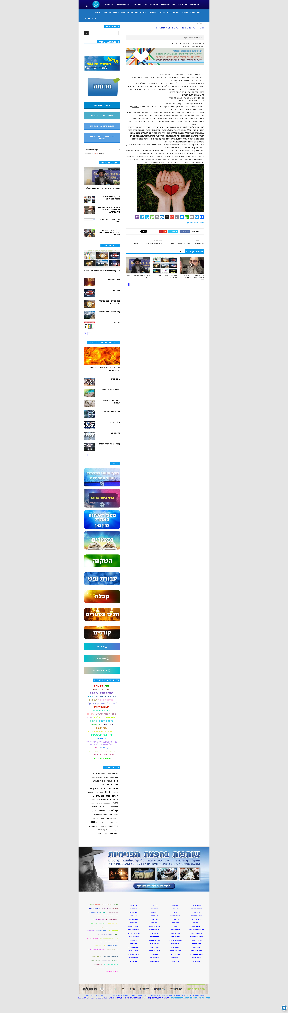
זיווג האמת (101, 919)
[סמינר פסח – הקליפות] (89, 282)
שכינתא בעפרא (98, 964)
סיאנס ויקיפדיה (106, 721)
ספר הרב (112, 996)
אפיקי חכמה (96, 773)
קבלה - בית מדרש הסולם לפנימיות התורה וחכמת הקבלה (190, 998)
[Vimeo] (85, 19)
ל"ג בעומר (91, 792)
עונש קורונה (108, 724)
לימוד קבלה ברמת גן (107, 703)
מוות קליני (91, 703)
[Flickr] (92, 19)
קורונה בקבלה (104, 953)
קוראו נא (104, 748)
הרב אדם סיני (152, 12)
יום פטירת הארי (114, 927)
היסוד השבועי (99, 781)
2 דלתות (116, 904)
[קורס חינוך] (89, 325)
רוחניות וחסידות (196, 957)
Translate (102, 153)
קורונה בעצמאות (113, 953)
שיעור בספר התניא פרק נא (102, 755)
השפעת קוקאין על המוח (101, 693)
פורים (107, 807)
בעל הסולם (162, 12)
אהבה (109, 773)
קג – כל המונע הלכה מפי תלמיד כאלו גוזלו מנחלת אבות (101, 743)
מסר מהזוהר (107, 12)
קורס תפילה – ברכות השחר (109, 312)
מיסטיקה (192, 12)
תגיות (144, 12)
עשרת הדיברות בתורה (112, 945)
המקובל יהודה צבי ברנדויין (111, 916)
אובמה (92, 904)
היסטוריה (98, 686)
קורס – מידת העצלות (112, 411)
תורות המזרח (100, 968)
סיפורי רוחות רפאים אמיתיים (111, 942)
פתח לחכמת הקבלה (112, 949)
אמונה (103, 773)
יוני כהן (108, 792)
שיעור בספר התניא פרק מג (102, 751)
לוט (90, 927)
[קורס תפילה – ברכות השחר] (89, 315)
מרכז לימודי (89, 996)
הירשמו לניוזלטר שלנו (102, 105)
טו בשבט (115, 792)
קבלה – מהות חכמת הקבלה (109, 444)
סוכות (92, 803)
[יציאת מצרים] (89, 382)
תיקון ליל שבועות (113, 830)
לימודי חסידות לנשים (105, 796)
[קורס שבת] (89, 293)
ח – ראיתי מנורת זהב (106, 696)
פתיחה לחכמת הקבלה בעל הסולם (97, 949)
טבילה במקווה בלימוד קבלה (98, 923)
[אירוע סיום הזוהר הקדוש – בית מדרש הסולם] (138, 265)
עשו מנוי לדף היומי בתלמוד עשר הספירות (102, 137)
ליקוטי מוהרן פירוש (101, 930)
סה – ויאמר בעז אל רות (104, 717)
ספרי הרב (130, 12)
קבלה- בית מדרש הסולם (182, 996)
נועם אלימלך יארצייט (106, 714)
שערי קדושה (114, 822)
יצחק (97, 792)
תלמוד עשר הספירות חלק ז (111, 971)
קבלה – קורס (115, 422)
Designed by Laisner (95, 998)
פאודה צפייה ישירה (100, 945)
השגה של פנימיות (101, 689)
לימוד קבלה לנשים (109, 799)
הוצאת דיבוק (102, 912)
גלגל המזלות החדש (94, 908)
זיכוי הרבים (98, 12)
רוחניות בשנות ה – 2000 (111, 390)
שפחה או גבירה (114, 968)
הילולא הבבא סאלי (93, 912)
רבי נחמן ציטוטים (96, 956)
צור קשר (109, 4)
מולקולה (116, 934)
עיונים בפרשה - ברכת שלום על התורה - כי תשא (187, 243)
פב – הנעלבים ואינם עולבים (101, 731)
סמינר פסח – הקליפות (111, 279)
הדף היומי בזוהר (166, 996)
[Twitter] (89, 19)
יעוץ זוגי (101, 927)
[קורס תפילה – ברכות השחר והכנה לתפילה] (89, 304)
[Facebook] (95, 19)
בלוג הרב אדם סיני (124, 996)
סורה (89, 717)
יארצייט (90, 696)
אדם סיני (115, 773)
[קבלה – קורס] (89, 425)
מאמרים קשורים (194, 251)
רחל (97, 748)
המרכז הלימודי (168, 4)
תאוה (107, 968)
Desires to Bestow (107, 904)
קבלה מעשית (94, 811)
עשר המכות (101, 728)
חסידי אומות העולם (113, 923)
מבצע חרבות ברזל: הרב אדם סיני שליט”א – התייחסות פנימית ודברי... (109, 209)
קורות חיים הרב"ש (94, 953)
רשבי (107, 818)
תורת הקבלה (93, 826)
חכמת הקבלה (152, 4)
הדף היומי (138, 12)
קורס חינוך (116, 323)
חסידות (123, 12)
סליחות (93, 721)
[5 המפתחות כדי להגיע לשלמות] (89, 403)
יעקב (101, 792)
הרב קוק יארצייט (98, 916)
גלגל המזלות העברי (113, 912)
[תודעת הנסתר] (89, 436)
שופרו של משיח (106, 960)
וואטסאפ (116, 12)
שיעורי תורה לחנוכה (95, 960)
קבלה (198, 12)
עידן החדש (95, 724)
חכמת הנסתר (111, 788)
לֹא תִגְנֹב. (95, 927)
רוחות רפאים (115, 960)
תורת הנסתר (113, 826)
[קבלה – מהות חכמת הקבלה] (89, 447)
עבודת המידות (98, 942)
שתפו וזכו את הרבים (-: (195, 223)
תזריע (94, 968)
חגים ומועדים (154, 912)
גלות (107, 686)
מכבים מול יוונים (101, 707)
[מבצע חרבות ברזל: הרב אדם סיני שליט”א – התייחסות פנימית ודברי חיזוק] (192, 265)
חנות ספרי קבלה (101, 996)
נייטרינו (90, 714)
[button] (86, 5)
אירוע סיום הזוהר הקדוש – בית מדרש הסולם (103, 188)
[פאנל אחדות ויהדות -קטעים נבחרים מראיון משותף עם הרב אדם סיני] (89, 233)
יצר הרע (93, 700)
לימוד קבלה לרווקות (112, 930)
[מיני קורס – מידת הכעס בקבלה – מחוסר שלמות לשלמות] (102, 356)
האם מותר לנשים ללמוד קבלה (100, 777)
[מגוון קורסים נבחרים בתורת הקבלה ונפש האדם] (165, 265)
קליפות (110, 814)
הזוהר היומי (112, 781)
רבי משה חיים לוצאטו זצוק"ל (110, 956)
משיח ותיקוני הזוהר (101, 710)
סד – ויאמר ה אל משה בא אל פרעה (109, 938)
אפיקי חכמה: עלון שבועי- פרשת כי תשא (148, 243)
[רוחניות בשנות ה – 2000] (89, 393)
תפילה (99, 833)
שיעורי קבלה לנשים (98, 818)
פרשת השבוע (98, 806)
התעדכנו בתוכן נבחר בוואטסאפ (102, 126)
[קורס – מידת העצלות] (89, 414)
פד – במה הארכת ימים (102, 735)
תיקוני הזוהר (102, 830)
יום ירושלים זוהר (106, 700)
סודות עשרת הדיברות (92, 938)
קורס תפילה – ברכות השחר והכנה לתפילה (109, 302)
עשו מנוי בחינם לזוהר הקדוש (102, 115)
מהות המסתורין (91, 930)
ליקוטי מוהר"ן (95, 799)
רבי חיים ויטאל (114, 818)
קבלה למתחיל (124, 4)
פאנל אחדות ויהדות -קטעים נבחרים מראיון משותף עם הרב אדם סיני (109, 232)
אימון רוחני (115, 908)
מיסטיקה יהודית (105, 803)
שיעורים (138, 4)
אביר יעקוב (98, 904)
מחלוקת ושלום (108, 934)
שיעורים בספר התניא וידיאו (111, 964)
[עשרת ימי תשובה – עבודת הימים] (89, 222)
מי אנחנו (195, 4)
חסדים (95, 919)
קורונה (116, 815)
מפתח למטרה (99, 934)
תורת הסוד (103, 826)
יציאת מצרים (115, 379)
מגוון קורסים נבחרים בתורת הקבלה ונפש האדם (110, 198)
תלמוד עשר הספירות (173, 12)
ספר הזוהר (184, 12)
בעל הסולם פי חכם (106, 908)
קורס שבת (116, 290)
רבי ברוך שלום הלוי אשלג (100, 814)
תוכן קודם (178, 251)
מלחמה (98, 803)
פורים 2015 (102, 738)
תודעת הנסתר (115, 433)
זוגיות (98, 785)
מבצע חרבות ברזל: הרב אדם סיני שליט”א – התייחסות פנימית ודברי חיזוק (193, 278)
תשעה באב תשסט (102, 758)
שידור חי (183, 4)
